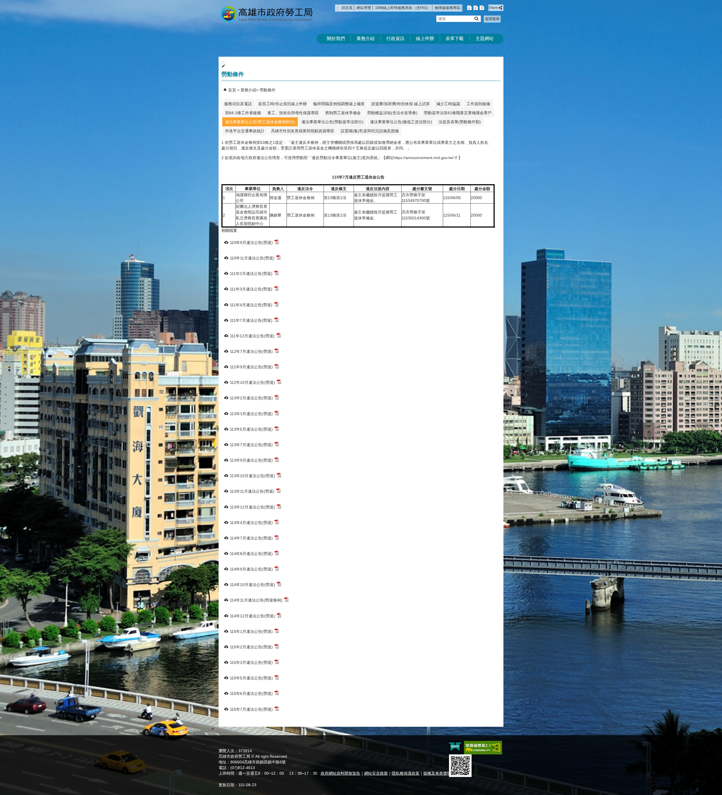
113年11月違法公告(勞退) (252, 491)
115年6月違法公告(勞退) (251, 693)
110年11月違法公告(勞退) (252, 258)
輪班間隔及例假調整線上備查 (339, 104)
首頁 (232, 90)
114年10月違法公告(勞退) (252, 584)
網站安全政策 (376, 773)
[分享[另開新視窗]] (495, 7)
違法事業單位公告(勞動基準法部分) (332, 122)
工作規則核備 (478, 104)
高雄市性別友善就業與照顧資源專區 (302, 131)
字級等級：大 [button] (481, 7)
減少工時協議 (448, 104)
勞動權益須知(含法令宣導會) (392, 113)
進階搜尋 (492, 19)
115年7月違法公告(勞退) (251, 709)
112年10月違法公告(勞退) (252, 382)
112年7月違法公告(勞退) (251, 351)
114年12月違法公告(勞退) (252, 616)
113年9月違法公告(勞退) (251, 460)
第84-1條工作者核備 (243, 113)
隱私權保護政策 (405, 773)
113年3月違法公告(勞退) (251, 413)
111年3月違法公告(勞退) (251, 289)
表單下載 (455, 38)
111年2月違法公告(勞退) (251, 273)
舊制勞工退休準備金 (343, 113)
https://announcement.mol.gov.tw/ (423, 157)
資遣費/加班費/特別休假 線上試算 (400, 104)
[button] (476, 18)
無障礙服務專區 (447, 8)
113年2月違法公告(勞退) (251, 398)
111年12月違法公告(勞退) (252, 336)
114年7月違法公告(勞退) (251, 538)
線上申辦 (425, 38)
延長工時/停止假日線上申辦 (282, 104)
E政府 (455, 747)
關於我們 (336, 38)
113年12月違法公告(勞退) (252, 507)
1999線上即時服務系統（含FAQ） (403, 8)
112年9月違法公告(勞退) (251, 367)
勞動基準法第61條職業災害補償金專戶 (458, 113)
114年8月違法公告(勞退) (251, 553)
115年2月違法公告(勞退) (251, 647)
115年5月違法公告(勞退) (251, 678)
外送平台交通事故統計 (245, 131)
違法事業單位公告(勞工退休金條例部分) (260, 122)
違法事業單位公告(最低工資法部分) (401, 122)
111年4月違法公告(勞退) (251, 305)
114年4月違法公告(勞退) (251, 522)
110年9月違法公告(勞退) (251, 242)
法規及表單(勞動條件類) (460, 122)
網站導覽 (363, 8)
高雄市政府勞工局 (266, 14)
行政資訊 (395, 38)
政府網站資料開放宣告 (340, 773)
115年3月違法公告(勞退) (251, 662)
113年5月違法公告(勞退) (251, 429)
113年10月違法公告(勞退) (252, 476)
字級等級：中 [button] (475, 7)
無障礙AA (483, 747)
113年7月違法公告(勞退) (251, 444)
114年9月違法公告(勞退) (251, 569)
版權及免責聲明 (437, 773)
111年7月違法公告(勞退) (251, 320)
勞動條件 (268, 90)
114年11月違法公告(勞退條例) (256, 600)
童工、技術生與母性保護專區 (293, 113)
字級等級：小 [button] (469, 7)
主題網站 (485, 38)
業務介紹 (365, 38)
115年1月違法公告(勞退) (251, 631)
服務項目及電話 (238, 104)
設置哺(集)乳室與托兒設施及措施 (370, 131)
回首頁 (347, 8)
